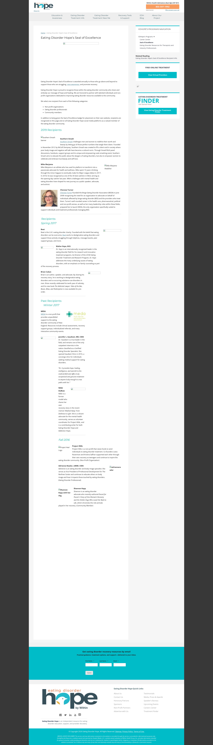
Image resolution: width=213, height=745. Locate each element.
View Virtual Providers (157, 75)
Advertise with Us (121, 711)
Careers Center (150, 708)
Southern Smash (66, 142)
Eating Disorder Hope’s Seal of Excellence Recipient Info (156, 58)
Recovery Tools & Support (125, 16)
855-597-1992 (163, 6)
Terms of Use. (139, 731)
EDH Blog (142, 16)
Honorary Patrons (121, 700)
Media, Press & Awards (153, 697)
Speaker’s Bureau (151, 700)
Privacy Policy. (127, 731)
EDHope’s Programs (145, 37)
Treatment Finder (151, 711)
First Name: (89, 661)
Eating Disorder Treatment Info (78, 16)
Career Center (145, 39)
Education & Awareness (57, 16)
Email (115, 661)
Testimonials (149, 693)
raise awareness (73, 84)
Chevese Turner (66, 193)
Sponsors (118, 704)
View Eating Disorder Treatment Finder (157, 111)
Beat (64, 235)
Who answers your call (172, 10)
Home (43, 33)
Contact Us (118, 697)
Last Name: (104, 661)
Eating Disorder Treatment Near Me (101, 16)
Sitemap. (118, 731)
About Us (36, 11)
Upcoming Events (151, 704)
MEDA (43, 314)
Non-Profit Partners (122, 708)
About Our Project (156, 16)
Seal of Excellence (146, 42)
